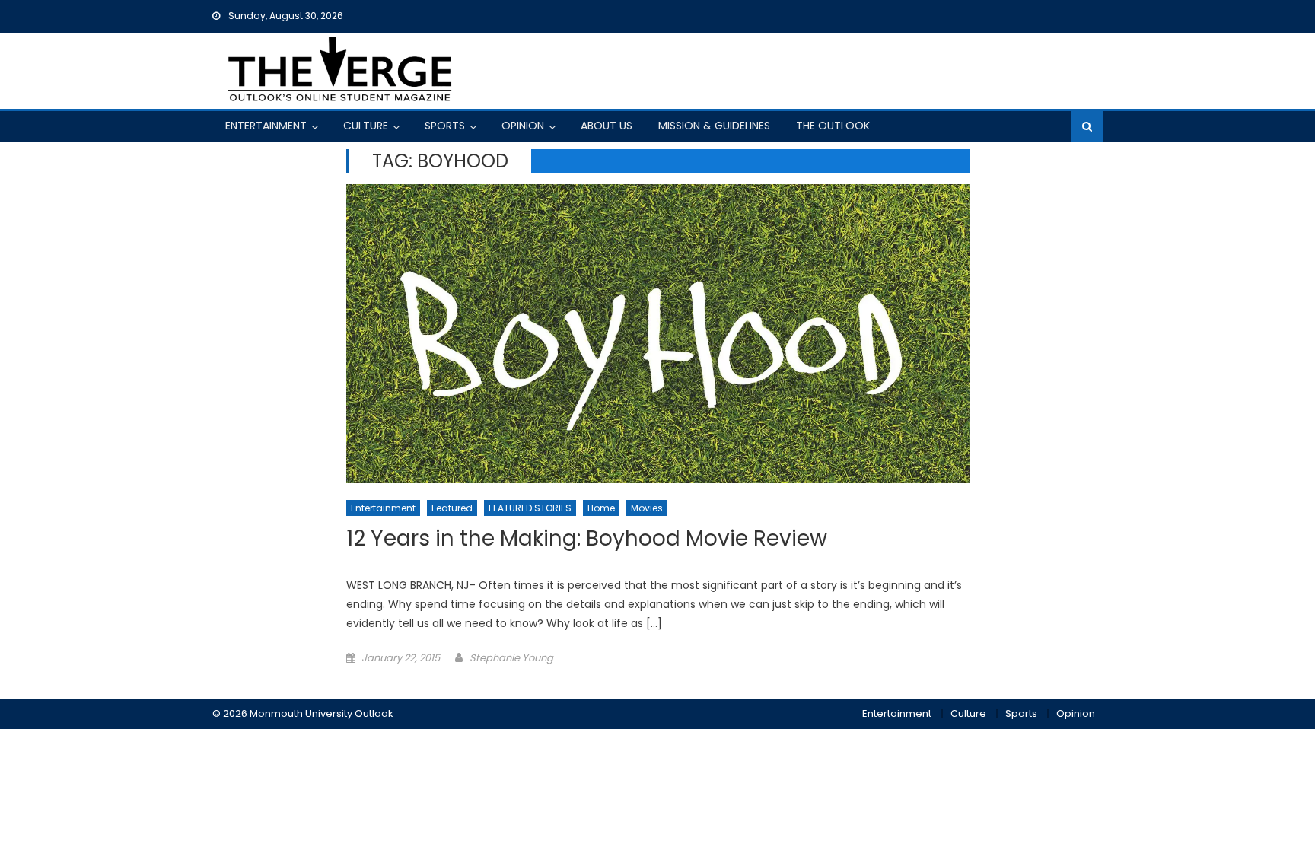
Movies (647, 507)
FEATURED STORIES (530, 507)
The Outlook (833, 125)
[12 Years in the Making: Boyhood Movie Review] (658, 333)
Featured (452, 507)
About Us (606, 125)
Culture (365, 125)
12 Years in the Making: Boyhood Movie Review (586, 539)
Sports (445, 125)
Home (601, 507)
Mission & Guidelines (714, 125)
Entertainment (266, 125)
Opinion (522, 125)
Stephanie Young (511, 658)
